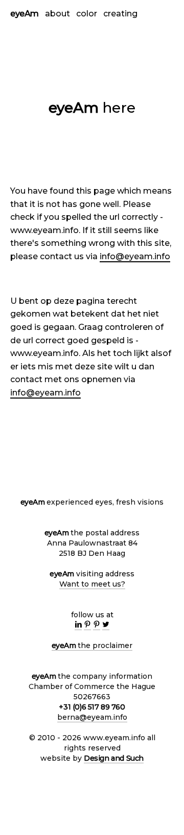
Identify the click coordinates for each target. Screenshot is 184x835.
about (57, 13)
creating (120, 13)
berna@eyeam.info (92, 717)
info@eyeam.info (135, 256)
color (86, 13)
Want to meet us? (92, 584)
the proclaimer (92, 645)
